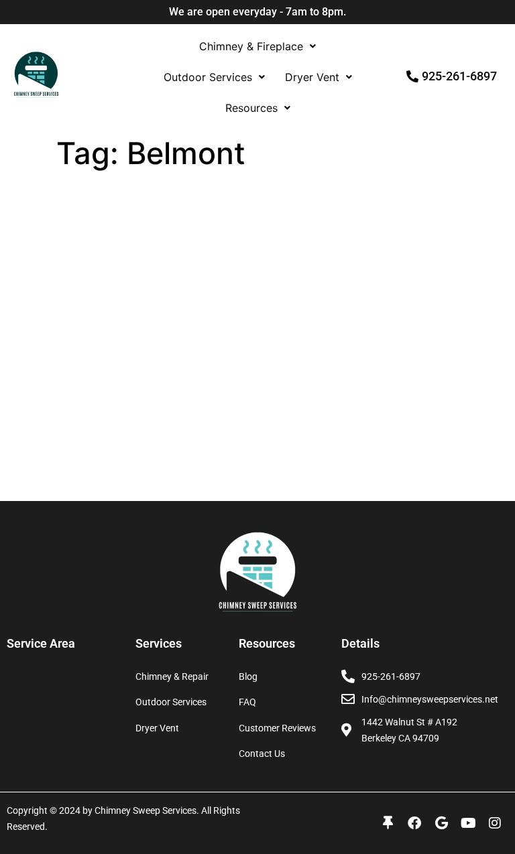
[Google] (441, 823)
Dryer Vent (312, 77)
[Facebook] (414, 823)
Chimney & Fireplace (251, 46)
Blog (248, 676)
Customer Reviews (277, 728)
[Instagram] (494, 823)
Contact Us (262, 753)
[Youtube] (468, 823)
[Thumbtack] (387, 823)
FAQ (247, 702)
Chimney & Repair (172, 676)
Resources (251, 108)
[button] (257, 46)
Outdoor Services (208, 77)
